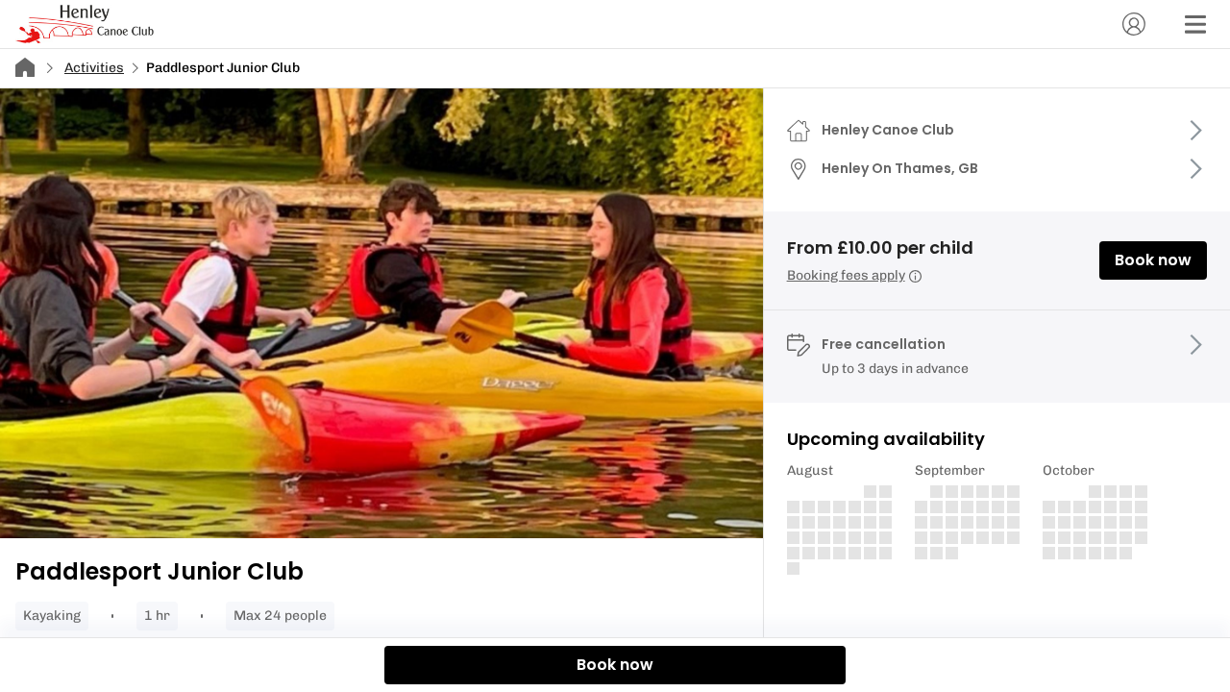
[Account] (1134, 24)
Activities (94, 68)
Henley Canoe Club (888, 129)
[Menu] (1195, 24)
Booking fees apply (846, 275)
